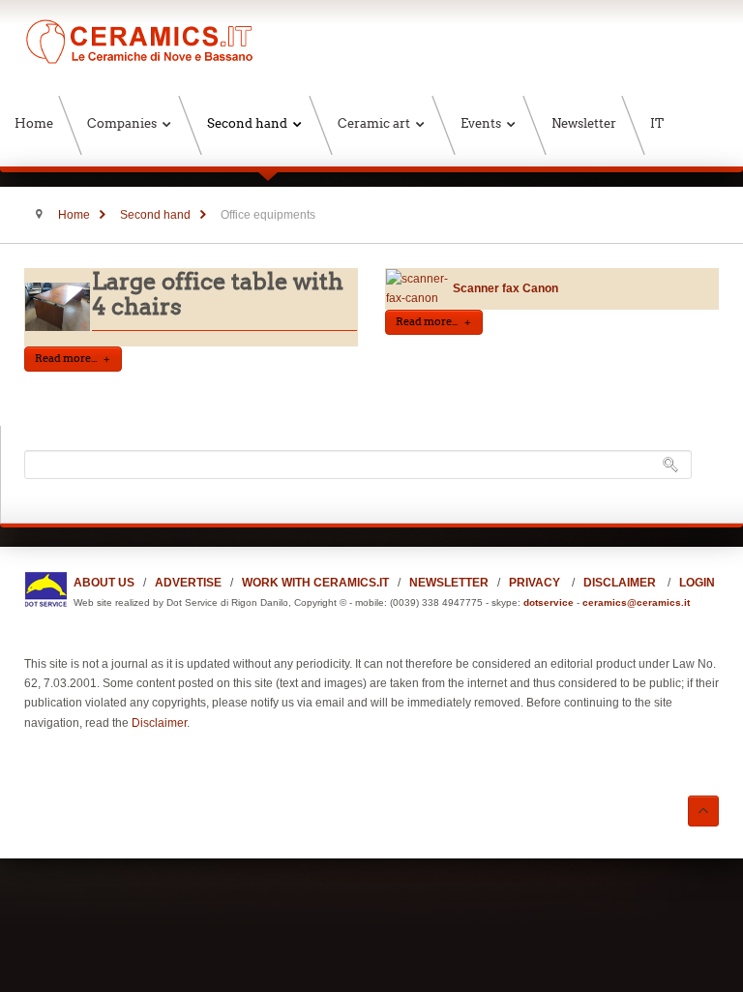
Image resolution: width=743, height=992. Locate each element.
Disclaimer (159, 723)
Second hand (155, 215)
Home (74, 215)
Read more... (66, 358)
